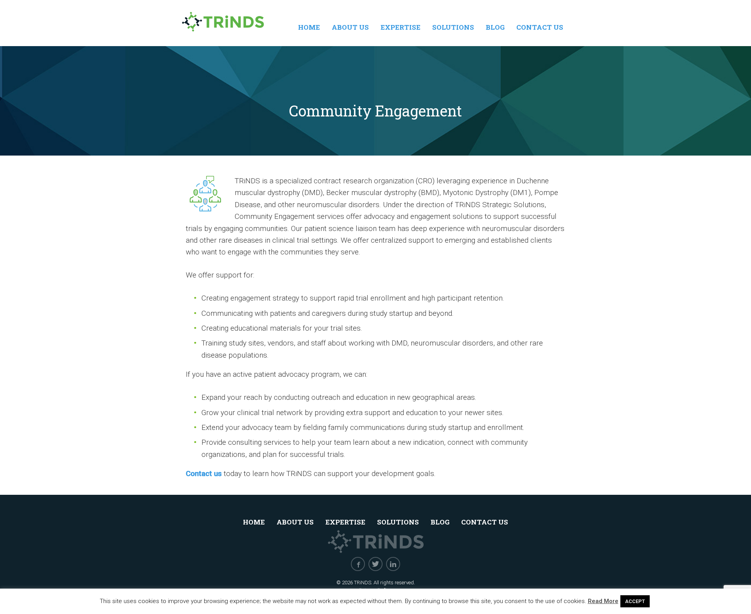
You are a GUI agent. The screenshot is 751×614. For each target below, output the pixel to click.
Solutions (453, 27)
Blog (495, 27)
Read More (603, 601)
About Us (350, 27)
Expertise (400, 27)
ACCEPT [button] (635, 601)
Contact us (204, 473)
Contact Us (539, 27)
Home (309, 27)
